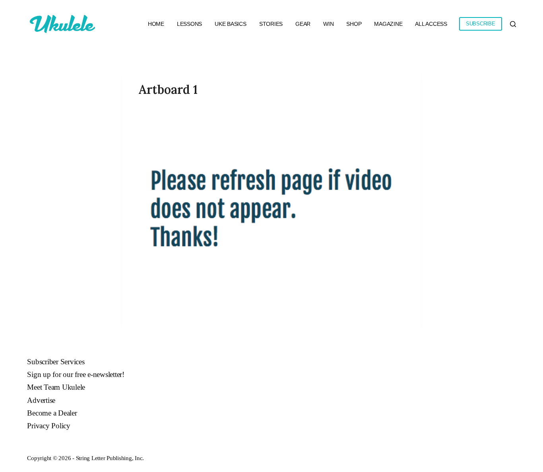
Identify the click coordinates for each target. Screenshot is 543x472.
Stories (271, 24)
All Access (431, 24)
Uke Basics (230, 24)
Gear (302, 24)
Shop (353, 24)
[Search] (513, 24)
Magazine (388, 24)
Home (156, 24)
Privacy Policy (48, 425)
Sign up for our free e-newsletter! (75, 374)
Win (328, 24)
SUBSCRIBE (480, 24)
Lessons (189, 24)
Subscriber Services (55, 361)
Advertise (41, 400)
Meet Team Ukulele (56, 387)
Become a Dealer (52, 413)
